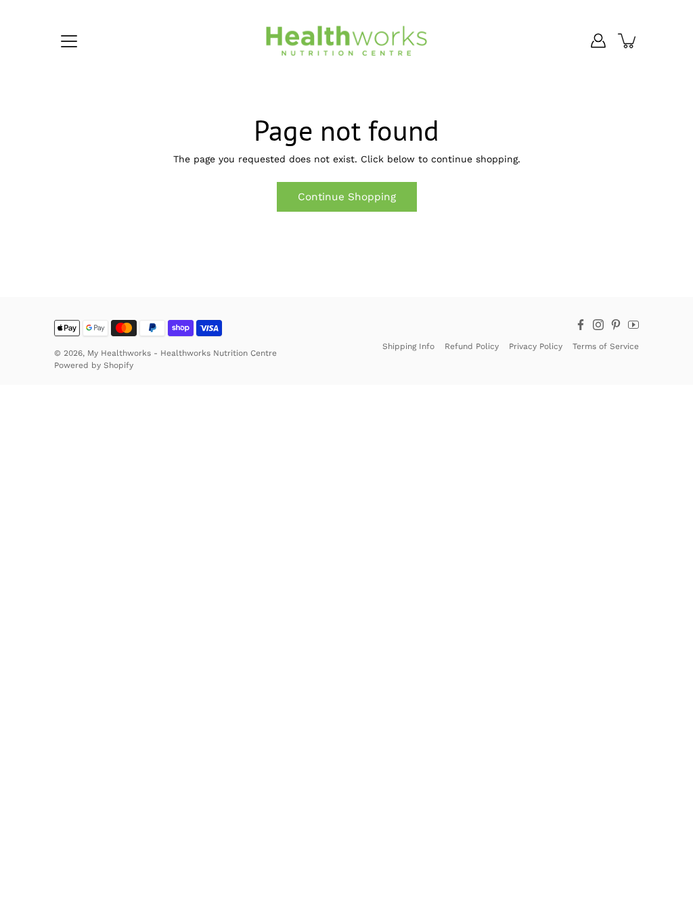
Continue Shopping (347, 197)
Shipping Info (408, 346)
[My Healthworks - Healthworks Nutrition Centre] (346, 40)
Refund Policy (472, 346)
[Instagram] (598, 324)
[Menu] (69, 41)
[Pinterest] (615, 324)
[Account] (598, 40)
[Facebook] (580, 324)
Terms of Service (606, 346)
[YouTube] (633, 324)
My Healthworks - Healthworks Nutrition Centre (182, 353)
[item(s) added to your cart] (628, 40)
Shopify (118, 365)
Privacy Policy (535, 346)
